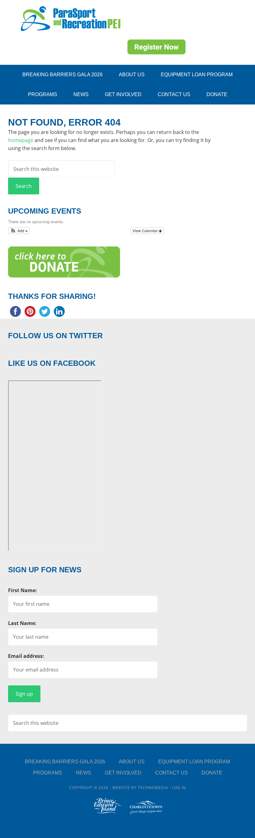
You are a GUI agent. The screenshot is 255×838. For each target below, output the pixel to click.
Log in (179, 787)
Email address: (26, 656)
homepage (20, 140)
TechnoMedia (153, 787)
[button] (18, 231)
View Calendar (145, 230)
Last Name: (22, 623)
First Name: (22, 590)
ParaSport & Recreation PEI (70, 18)
